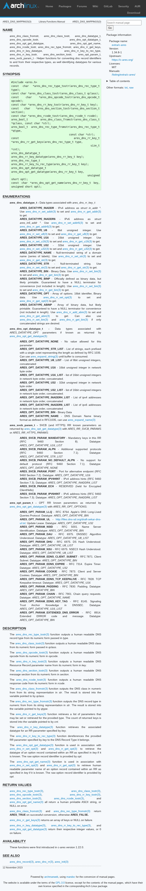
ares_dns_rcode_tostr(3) (31, 679)
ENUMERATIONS (16, 196)
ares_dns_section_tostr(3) (32, 670)
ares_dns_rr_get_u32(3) (77, 248)
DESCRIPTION (14, 628)
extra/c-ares (119, 44)
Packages (65, 6)
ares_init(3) (61, 861)
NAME (8, 30)
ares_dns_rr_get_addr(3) (86, 211)
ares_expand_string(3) (44, 356)
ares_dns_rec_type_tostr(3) (32, 634)
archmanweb (51, 876)
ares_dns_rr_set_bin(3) (87, 271)
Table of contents (119, 81)
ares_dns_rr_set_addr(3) (41, 211)
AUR (137, 6)
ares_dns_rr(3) (44, 861)
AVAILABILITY (14, 841)
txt (126, 87)
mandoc (70, 876)
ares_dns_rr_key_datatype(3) (35, 727)
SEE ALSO (11, 856)
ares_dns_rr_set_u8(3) (34, 233)
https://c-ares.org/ (122, 59)
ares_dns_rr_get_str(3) (34, 260)
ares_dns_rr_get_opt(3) (34, 300)
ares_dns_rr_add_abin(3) (71, 312)
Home (49, 6)
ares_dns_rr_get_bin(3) (47, 274)
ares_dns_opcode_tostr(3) (32, 652)
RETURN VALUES (17, 785)
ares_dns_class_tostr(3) (29, 643)
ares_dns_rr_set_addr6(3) (67, 222)
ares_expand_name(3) (81, 419)
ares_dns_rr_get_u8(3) (75, 233)
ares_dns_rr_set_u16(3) (34, 241)
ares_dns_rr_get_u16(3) (77, 241)
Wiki (95, 6)
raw (131, 87)
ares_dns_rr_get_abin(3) (35, 315)
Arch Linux (21, 6)
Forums (82, 6)
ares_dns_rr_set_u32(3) (34, 248)
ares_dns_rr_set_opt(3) (57, 297)
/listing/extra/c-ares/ (123, 74)
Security (123, 6)
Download (133, 12)
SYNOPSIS (11, 74)
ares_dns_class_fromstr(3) (32, 688)
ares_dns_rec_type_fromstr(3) (33, 701)
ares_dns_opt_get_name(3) (33, 761)
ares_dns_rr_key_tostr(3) (31, 661)
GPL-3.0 (60, 882)
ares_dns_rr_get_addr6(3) (36, 226)
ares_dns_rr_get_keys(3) (31, 714)
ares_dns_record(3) (22, 861)
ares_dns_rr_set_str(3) (72, 256)
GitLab (108, 6)
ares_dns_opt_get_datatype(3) (28, 336)
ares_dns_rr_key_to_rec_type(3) (36, 735)
